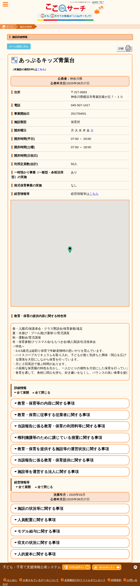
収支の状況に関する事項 (38, 542)
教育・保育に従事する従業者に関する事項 (53, 415)
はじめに (11, 580)
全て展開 (22, 392)
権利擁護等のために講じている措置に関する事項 (59, 437)
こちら (41, 69)
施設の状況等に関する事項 (40, 508)
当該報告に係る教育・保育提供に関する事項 (55, 460)
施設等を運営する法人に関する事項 (48, 471)
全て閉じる (42, 392)
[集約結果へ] (106, 567)
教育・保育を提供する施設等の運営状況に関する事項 (63, 449)
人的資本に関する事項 (36, 554)
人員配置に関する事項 (36, 520)
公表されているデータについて (40, 580)
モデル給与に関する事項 (38, 531)
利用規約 (115, 580)
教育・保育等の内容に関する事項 (46, 403)
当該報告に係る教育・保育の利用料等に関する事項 (61, 426)
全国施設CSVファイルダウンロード (85, 580)
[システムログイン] (77, 567)
